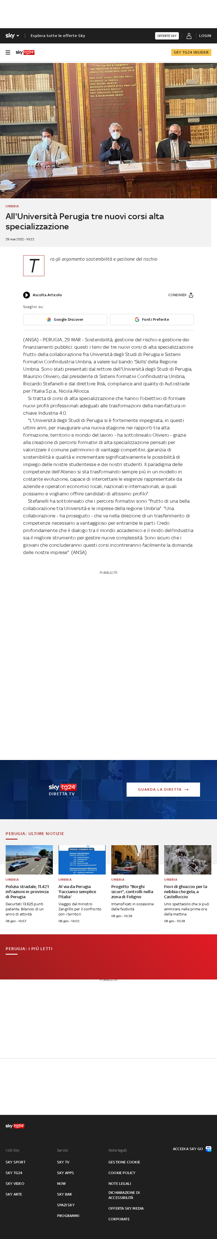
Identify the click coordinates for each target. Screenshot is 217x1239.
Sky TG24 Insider (191, 52)
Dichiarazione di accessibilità (124, 1195)
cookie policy (122, 1173)
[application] (42, 295)
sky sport (15, 1162)
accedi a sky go (188, 1149)
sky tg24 (14, 1173)
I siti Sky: (13, 1150)
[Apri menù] (8, 52)
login (205, 36)
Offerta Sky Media (126, 1208)
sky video (15, 1183)
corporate (119, 1219)
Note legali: (117, 1150)
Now (61, 1183)
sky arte (14, 1194)
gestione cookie (124, 1162)
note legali (119, 1183)
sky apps (65, 1173)
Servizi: (63, 1150)
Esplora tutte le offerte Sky (58, 36)
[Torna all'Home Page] (25, 52)
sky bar (64, 1194)
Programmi (68, 1216)
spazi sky (66, 1205)
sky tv (63, 1162)
